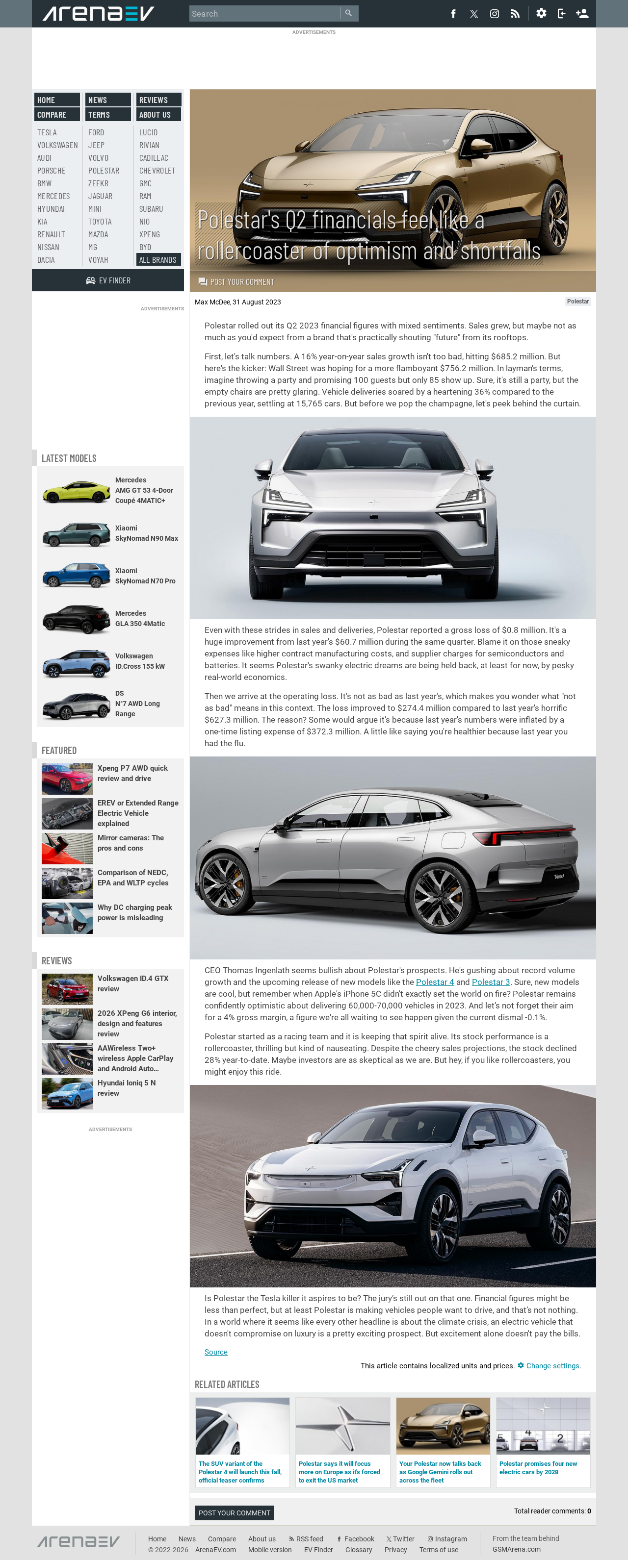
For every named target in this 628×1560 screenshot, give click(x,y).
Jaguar (100, 195)
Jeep (96, 144)
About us (155, 114)
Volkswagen (57, 144)
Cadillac (154, 157)
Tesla (47, 131)
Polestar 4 (435, 982)
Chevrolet (157, 170)
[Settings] (541, 13)
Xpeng (149, 233)
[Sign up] (582, 12)
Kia (42, 221)
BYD (145, 246)
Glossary (358, 1550)
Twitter (404, 1539)
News (97, 99)
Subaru (151, 208)
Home (46, 99)
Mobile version (270, 1550)
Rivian (149, 144)
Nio (144, 221)
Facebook (359, 1539)
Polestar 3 (491, 982)
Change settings (551, 1365)
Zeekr (98, 182)
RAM (145, 195)
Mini (95, 208)
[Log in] (561, 13)
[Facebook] (453, 13)
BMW (44, 182)
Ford (96, 131)
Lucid (148, 131)
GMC (145, 182)
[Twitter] (474, 14)
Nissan (48, 246)
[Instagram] (494, 13)
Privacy (396, 1550)
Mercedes (53, 195)
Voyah (98, 259)
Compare (51, 114)
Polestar (103, 170)
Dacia (46, 259)
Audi (44, 157)
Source (216, 1352)
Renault (51, 233)
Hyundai (51, 208)
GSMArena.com (517, 1549)
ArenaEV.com (215, 1550)
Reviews (153, 99)
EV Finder (318, 1550)
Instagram (451, 1539)
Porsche (51, 170)
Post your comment (242, 281)
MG (92, 246)
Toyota (99, 221)
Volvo (98, 157)
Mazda (98, 233)
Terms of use (438, 1550)
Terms (99, 114)
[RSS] (516, 13)
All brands (158, 259)
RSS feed (309, 1539)
